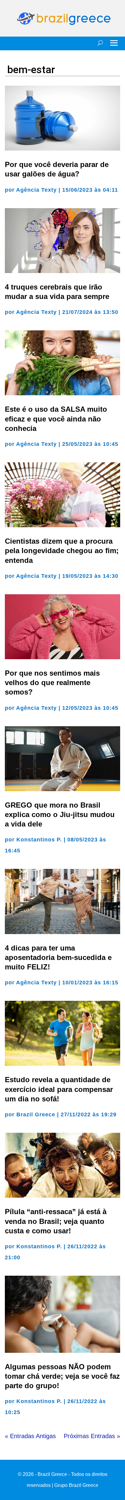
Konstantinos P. (39, 840)
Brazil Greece (35, 1114)
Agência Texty (36, 190)
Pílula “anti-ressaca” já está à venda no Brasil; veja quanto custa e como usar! (55, 1221)
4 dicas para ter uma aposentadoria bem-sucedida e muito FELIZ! (58, 957)
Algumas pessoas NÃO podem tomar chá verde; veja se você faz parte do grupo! (62, 1376)
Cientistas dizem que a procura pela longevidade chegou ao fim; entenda (62, 550)
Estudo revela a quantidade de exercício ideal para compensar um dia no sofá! (59, 1089)
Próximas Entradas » (92, 1436)
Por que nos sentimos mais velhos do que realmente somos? (52, 682)
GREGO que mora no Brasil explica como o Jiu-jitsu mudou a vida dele (60, 814)
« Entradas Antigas (30, 1436)
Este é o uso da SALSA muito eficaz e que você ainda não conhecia (56, 418)
